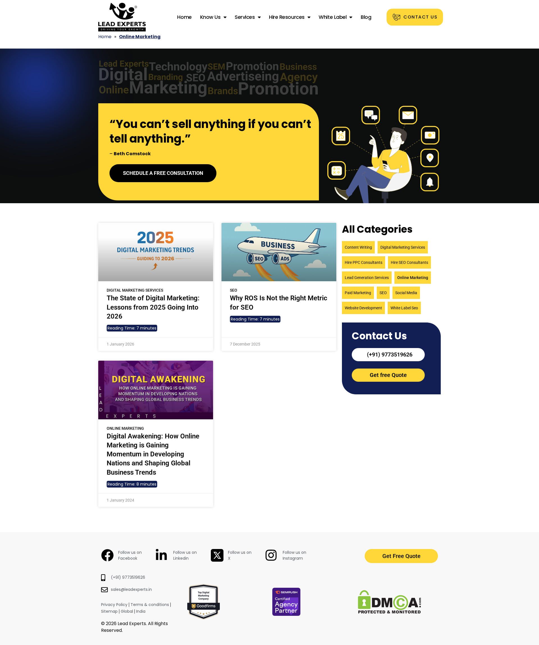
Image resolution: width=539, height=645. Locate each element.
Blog (366, 16)
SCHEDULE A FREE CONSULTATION (163, 173)
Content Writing (358, 247)
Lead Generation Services (367, 277)
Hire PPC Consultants (363, 262)
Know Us (210, 16)
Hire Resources (287, 16)
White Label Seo (404, 308)
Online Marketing (412, 277)
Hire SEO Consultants (409, 262)
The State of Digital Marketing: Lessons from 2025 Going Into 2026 (153, 307)
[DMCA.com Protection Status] (389, 612)
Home (184, 16)
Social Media (406, 293)
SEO (383, 293)
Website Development (363, 308)
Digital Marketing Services (402, 247)
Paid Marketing (358, 293)
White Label (332, 16)
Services (245, 16)
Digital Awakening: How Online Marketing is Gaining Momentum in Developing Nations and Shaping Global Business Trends (153, 454)
